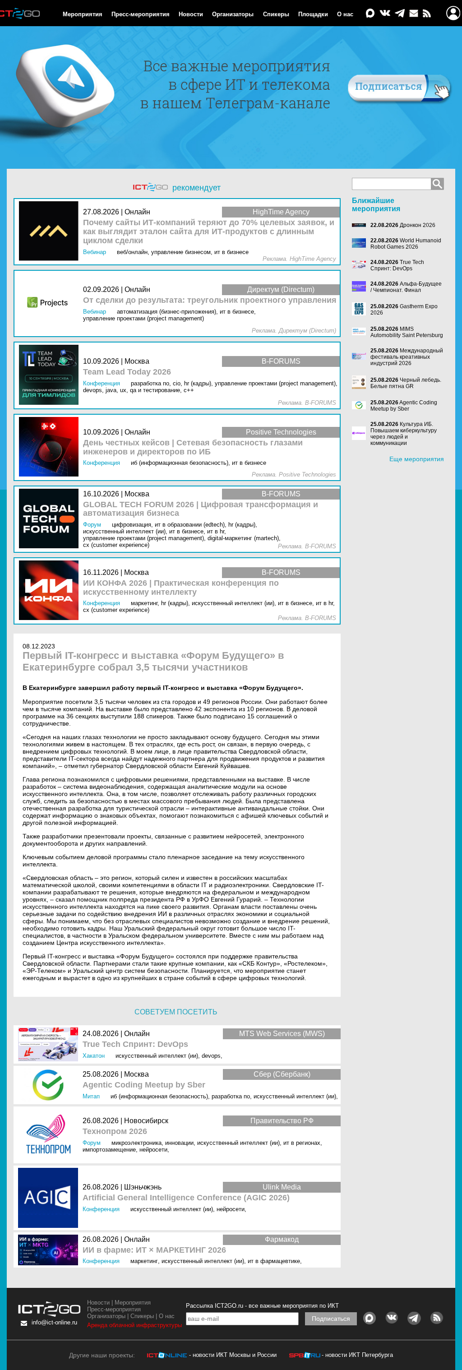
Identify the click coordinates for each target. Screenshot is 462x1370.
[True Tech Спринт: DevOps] (50, 1044)
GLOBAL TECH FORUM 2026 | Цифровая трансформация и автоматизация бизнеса (200, 509)
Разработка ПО (231, 1096)
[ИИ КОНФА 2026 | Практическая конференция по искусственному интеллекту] (51, 590)
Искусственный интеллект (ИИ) (157, 1055)
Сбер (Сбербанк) (282, 1074)
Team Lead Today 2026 (127, 372)
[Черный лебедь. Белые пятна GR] (361, 383)
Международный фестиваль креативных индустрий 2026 (406, 356)
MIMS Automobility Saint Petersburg (406, 332)
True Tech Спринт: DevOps (135, 1044)
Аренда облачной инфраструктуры (134, 1325)
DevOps (211, 1055)
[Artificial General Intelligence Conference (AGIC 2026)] (50, 1198)
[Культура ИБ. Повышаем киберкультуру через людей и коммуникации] (361, 433)
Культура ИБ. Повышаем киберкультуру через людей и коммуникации (403, 433)
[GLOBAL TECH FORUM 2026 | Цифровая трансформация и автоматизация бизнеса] (51, 519)
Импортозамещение (109, 1149)
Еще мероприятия (416, 459)
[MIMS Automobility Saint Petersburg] (361, 332)
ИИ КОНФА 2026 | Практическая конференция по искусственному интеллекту (181, 588)
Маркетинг (144, 1261)
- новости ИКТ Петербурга (357, 1354)
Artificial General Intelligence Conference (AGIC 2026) (186, 1198)
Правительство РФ (282, 1121)
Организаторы (233, 14)
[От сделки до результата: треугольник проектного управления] (51, 303)
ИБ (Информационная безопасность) (159, 1096)
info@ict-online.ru (54, 1322)
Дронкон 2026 (417, 225)
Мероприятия (82, 14)
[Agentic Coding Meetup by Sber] (50, 1085)
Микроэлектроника (136, 1142)
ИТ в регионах (301, 1142)
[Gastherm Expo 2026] (361, 309)
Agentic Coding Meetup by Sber (144, 1085)
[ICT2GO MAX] (370, 14)
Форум (92, 1142)
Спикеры (276, 14)
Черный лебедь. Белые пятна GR (405, 383)
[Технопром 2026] (50, 1135)
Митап (91, 1096)
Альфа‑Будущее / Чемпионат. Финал (406, 287)
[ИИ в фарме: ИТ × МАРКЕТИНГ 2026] (50, 1250)
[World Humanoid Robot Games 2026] (361, 243)
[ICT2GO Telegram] (400, 13)
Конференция (101, 1209)
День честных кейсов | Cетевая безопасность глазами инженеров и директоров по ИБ (193, 447)
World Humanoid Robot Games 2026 (405, 243)
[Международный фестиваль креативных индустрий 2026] (361, 356)
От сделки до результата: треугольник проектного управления (210, 300)
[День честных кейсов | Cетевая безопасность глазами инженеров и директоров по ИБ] (51, 447)
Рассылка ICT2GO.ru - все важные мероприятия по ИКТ (262, 1305)
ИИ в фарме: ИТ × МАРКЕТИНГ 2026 (154, 1250)
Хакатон (94, 1055)
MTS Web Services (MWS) (282, 1033)
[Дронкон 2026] (361, 225)
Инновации (179, 1142)
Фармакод (282, 1239)
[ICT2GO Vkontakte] (385, 14)
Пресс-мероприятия (140, 14)
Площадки (313, 14)
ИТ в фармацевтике (274, 1261)
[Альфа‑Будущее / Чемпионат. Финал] (361, 287)
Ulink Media (282, 1187)
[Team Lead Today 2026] (51, 375)
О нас (345, 14)
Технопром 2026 (115, 1131)
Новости (191, 14)
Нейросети (153, 1149)
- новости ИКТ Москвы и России (233, 1354)
